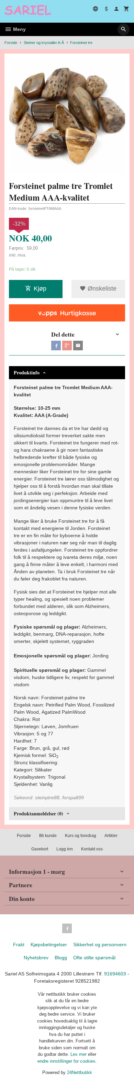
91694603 (115, 973)
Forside (10, 43)
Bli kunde (48, 835)
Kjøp (40, 288)
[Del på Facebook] (56, 345)
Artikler (111, 835)
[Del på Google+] (67, 345)
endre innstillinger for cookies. (67, 1061)
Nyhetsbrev (36, 957)
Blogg (61, 957)
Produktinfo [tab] (27, 372)
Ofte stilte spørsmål (94, 957)
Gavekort (39, 849)
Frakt (18, 944)
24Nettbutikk (79, 1072)
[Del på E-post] (78, 345)
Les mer (79, 1054)
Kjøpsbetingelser (49, 944)
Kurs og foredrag (80, 835)
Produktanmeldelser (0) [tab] (38, 813)
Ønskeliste (101, 288)
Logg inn (64, 849)
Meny (19, 29)
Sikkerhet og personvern (99, 944)
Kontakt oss (92, 849)
